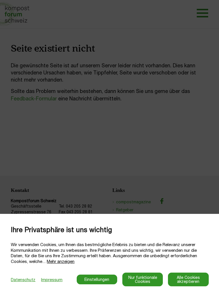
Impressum (51, 279)
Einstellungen (96, 279)
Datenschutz (23, 279)
